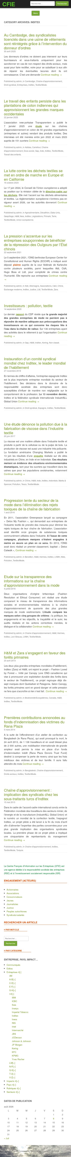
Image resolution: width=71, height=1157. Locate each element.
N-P (11, 1066)
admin (19, 81)
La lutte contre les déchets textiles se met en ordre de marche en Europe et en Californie (33, 175)
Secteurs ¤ (12, 1091)
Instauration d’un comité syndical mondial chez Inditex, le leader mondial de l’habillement (35, 363)
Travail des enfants (12, 154)
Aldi (26, 285)
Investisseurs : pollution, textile (28, 305)
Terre (54, 216)
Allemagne (34, 285)
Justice (33, 289)
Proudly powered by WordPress (26, 1151)
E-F (11, 986)
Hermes (43, 556)
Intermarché (17, 1030)
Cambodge (30, 81)
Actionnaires (12, 889)
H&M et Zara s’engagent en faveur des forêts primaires (34, 655)
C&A (55, 285)
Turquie (19, 850)
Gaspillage (9, 216)
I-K (10, 993)
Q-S (11, 1070)
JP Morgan (17, 1044)
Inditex (31, 84)
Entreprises (22, 84)
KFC (14, 1052)
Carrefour (36, 147)
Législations (37, 216)
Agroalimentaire (32, 212)
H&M (17, 216)
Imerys (15, 1008)
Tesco (24, 484)
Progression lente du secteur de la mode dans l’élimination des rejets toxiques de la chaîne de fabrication (32, 504)
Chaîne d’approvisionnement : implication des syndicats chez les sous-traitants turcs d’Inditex (31, 794)
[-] (20, 972)
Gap (37, 150)
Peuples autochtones (17, 911)
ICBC (14, 1001)
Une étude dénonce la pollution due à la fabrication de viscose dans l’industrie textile (35, 428)
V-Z (11, 1077)
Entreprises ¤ (13, 972)
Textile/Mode (41, 84)
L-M (11, 1062)
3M (10, 975)
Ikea (22, 216)
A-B (11, 979)
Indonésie (53, 480)
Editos (10, 968)
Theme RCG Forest (50, 1151)
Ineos (14, 1019)
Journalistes (12, 904)
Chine (60, 285)
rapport (20, 314)
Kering (45, 342)
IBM (14, 997)
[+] (14, 979)
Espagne (42, 407)
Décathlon (45, 212)
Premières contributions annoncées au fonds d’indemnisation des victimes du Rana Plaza (34, 722)
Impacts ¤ (11, 1081)
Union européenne (24, 219)
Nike (63, 556)
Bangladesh (30, 770)
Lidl (38, 289)
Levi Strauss (16, 636)
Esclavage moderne (13, 289)
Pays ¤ (10, 1084)
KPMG (15, 1055)
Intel (14, 1026)
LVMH (57, 556)
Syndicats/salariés (15, 915)
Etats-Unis (55, 212)
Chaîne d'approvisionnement (49, 81)
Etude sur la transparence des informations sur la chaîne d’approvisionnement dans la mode (31, 581)
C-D (11, 983)
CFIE (8, 4)
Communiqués (13, 964)
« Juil (6, 1138)
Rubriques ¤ (12, 1088)
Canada (52, 697)
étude (39, 126)
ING (14, 1022)
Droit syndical (10, 84)
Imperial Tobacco (20, 1012)
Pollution (16, 484)
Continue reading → (51, 74)
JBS (14, 1033)
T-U (11, 1073)
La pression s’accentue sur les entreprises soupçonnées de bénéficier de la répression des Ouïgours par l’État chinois (35, 242)
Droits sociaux (10, 773)
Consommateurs (14, 896)
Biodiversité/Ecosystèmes (36, 697)
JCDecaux (17, 1037)
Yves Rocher (18, 1059)
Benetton (29, 556)
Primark (47, 216)
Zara (56, 289)
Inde (42, 150)
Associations (46, 285)
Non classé (54, 342)
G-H (11, 990)
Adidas (28, 147)
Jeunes (10, 900)
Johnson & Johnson (21, 1041)
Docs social (29, 150)
